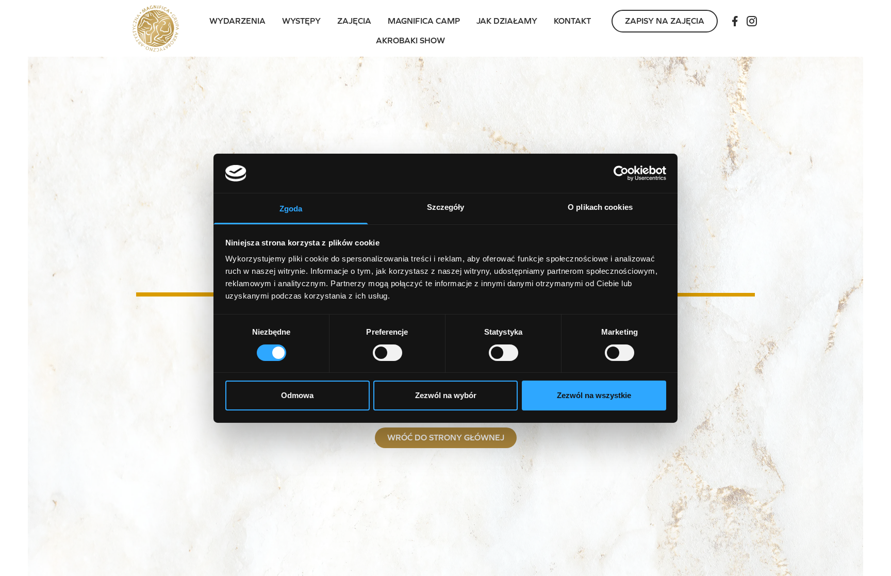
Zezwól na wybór (445, 395)
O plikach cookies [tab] (600, 207)
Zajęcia (354, 21)
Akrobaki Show (410, 40)
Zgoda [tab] (291, 208)
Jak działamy (506, 21)
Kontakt (572, 21)
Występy (301, 21)
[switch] (387, 352)
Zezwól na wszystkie (594, 395)
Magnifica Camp (424, 21)
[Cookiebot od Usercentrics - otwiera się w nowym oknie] (621, 173)
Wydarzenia (237, 21)
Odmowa (297, 395)
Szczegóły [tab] (446, 207)
